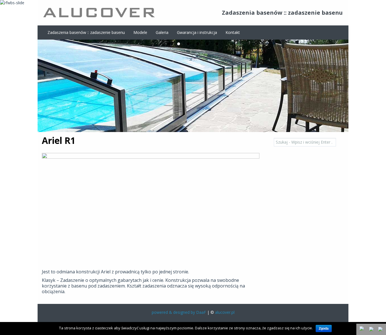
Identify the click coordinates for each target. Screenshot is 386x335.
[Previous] (372, 329)
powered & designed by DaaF (179, 312)
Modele (140, 32)
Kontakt (232, 32)
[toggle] (362, 329)
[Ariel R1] (150, 210)
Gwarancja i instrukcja (197, 32)
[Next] (381, 329)
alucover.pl (225, 312)
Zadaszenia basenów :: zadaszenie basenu (86, 32)
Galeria (162, 32)
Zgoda (324, 328)
